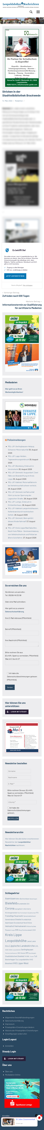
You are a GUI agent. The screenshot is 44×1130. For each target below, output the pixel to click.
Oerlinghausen (27, 949)
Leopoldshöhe (16, 941)
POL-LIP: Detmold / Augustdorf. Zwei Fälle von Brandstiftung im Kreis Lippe (23, 475)
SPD (27, 953)
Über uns (9, 1071)
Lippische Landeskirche (22, 945)
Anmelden (9, 1046)
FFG (37, 913)
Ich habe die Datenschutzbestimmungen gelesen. (19, 810)
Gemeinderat (10, 919)
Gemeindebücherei (30, 916)
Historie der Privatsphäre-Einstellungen (21, 1030)
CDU (27, 904)
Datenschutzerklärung (14, 1021)
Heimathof (9, 926)
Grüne (29, 923)
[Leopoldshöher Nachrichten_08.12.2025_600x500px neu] (22, 429)
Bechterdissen (24, 899)
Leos (29, 941)
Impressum (9, 1024)
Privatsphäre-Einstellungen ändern (19, 1027)
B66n (17, 899)
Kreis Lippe (13, 935)
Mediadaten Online (12, 1075)
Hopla (13, 930)
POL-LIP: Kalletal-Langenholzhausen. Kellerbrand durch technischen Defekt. (23, 511)
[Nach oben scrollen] (39, 1125)
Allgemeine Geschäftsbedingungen (19, 1017)
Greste (18, 919)
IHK (16, 930)
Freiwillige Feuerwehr (14, 916)
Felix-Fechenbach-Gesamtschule (26, 913)
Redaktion (19, 101)
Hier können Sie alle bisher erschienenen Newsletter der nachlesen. (22, 842)
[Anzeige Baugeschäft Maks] (22, 752)
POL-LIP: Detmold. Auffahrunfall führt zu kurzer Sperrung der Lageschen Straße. (21, 495)
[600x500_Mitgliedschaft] (22, 574)
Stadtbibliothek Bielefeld (14, 956)
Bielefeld (11, 903)
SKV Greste (21, 953)
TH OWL (26, 956)
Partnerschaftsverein (11, 953)
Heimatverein (21, 926)
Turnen (32, 956)
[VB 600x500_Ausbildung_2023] (22, 371)
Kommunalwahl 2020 (29, 930)
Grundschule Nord (20, 923)
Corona (9, 908)
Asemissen (10, 898)
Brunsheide (21, 904)
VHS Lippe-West (21, 963)
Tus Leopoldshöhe (22, 959)
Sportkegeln (32, 953)
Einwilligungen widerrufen (16, 1034)
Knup (20, 930)
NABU (7, 950)
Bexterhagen (33, 899)
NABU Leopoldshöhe (15, 950)
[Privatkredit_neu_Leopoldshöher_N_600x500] (22, 1107)
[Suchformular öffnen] (31, 11)
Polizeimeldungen (16, 440)
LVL (36, 946)
